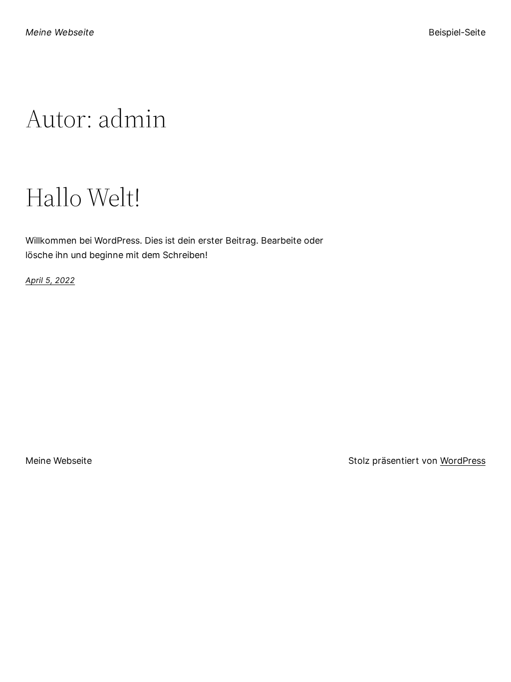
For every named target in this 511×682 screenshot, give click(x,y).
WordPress (463, 460)
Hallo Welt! (83, 197)
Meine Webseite (59, 32)
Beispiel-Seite (457, 32)
